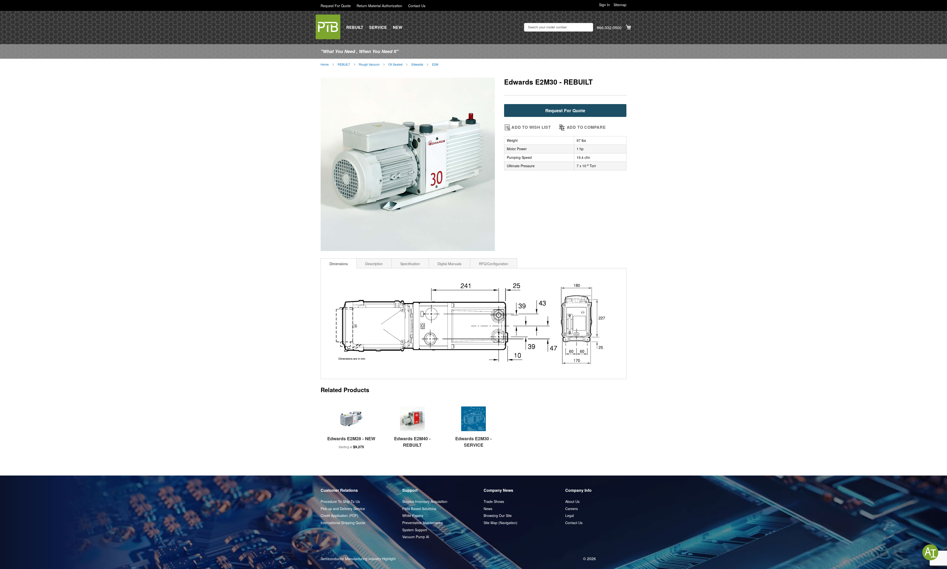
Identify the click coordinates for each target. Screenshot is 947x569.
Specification (410, 263)
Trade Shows (494, 501)
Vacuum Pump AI (415, 536)
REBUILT (354, 27)
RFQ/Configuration (493, 263)
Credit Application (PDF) (339, 515)
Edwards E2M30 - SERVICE (473, 441)
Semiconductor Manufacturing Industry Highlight (358, 558)
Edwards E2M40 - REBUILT (412, 441)
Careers (571, 508)
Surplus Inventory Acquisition (424, 501)
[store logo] (328, 27)
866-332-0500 (609, 27)
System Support (414, 530)
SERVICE (378, 27)
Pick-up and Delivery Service (343, 508)
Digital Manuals (449, 263)
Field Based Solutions (419, 508)
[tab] (339, 263)
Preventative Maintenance (422, 522)
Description (374, 263)
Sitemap (620, 4)
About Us (572, 501)
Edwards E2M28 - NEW (351, 438)
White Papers (412, 515)
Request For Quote (336, 5)
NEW (397, 27)
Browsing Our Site (498, 515)
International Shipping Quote (343, 522)
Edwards (417, 64)
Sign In (604, 4)
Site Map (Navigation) (500, 522)
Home (325, 64)
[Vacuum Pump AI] (930, 552)
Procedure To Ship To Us (340, 501)
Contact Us (416, 5)
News (488, 508)
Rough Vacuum (369, 64)
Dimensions (338, 263)
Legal (569, 515)
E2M (435, 64)
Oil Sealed (395, 64)
